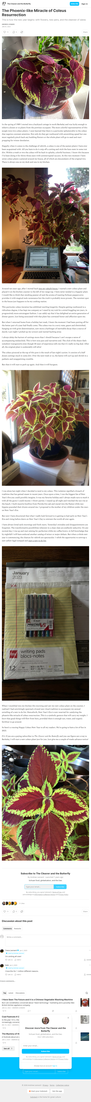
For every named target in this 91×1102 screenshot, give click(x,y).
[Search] (86, 993)
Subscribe (74, 4)
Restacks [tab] (17, 929)
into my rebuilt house (48, 288)
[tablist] (12, 928)
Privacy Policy (63, 1059)
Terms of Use (56, 1057)
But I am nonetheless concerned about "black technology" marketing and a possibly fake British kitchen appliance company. (38, 1003)
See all (7, 1048)
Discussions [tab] (20, 993)
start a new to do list (37, 540)
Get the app (57, 1091)
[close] (68, 1018)
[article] (45, 1005)
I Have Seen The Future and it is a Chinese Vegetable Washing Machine (37, 999)
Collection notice (62, 1085)
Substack (33, 1097)
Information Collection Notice (44, 1059)
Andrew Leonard (8, 24)
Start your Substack (39, 1091)
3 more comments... (7, 981)
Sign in (85, 4)
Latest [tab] (10, 993)
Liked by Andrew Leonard (16, 953)
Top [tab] (4, 993)
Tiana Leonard (11, 950)
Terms (52, 1085)
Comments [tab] (7, 929)
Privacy (45, 1085)
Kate (7, 965)
